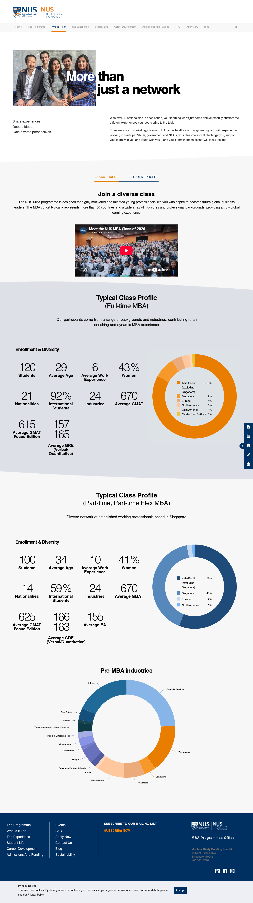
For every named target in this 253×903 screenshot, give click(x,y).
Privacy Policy (36, 895)
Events (60, 825)
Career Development (125, 27)
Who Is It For (58, 27)
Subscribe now (117, 830)
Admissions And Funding (155, 27)
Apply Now (192, 27)
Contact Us (63, 843)
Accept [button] (180, 890)
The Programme (36, 27)
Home (18, 27)
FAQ (177, 27)
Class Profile (106, 177)
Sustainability (65, 854)
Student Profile (145, 177)
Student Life (101, 27)
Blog (206, 27)
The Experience (80, 27)
